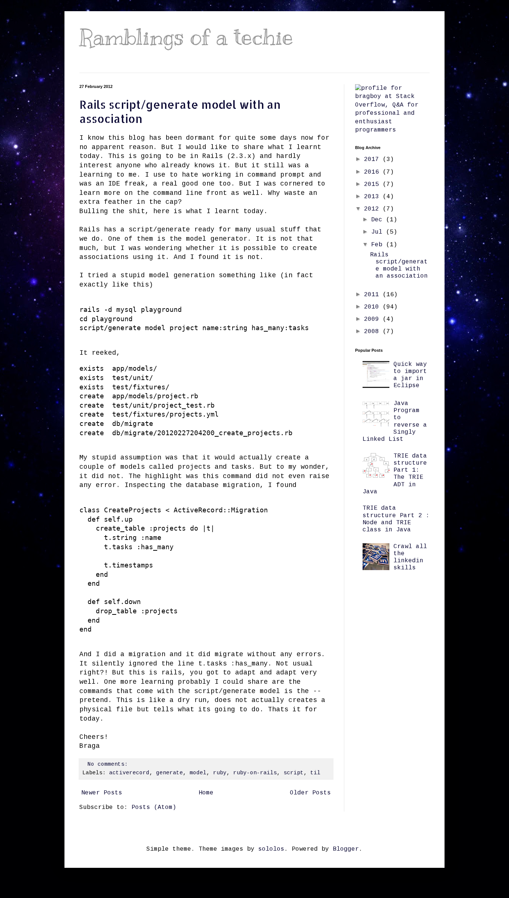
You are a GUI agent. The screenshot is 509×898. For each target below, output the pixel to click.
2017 (373, 159)
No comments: (109, 764)
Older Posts (310, 793)
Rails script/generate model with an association (399, 266)
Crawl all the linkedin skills (410, 557)
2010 (373, 307)
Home (206, 793)
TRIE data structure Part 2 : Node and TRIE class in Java (396, 519)
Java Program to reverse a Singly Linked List (395, 421)
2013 (373, 196)
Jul (378, 232)
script (294, 773)
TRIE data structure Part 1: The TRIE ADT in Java (395, 474)
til (315, 773)
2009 (373, 319)
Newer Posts (101, 793)
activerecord (129, 773)
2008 (373, 331)
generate (169, 773)
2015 (373, 184)
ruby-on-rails (255, 773)
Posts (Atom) (154, 807)
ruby (220, 773)
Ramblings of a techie (186, 37)
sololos (271, 849)
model (198, 773)
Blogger (346, 849)
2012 (373, 209)
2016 (373, 172)
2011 (373, 294)
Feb (378, 244)
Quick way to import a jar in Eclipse (410, 375)
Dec (378, 219)
